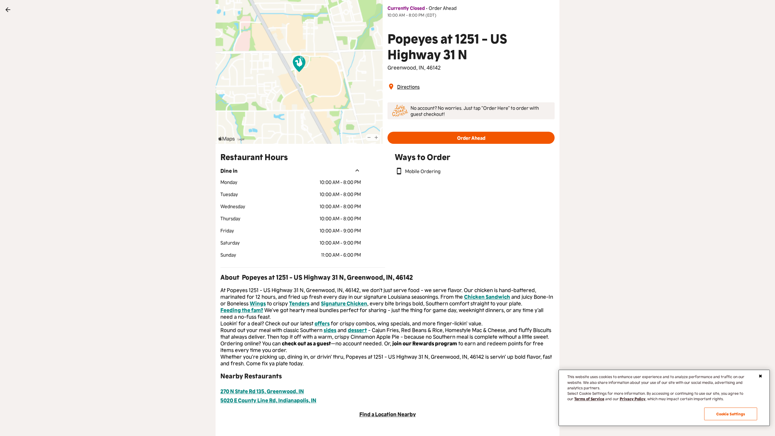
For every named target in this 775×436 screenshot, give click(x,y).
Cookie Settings (730, 413)
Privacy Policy (632, 398)
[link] (7, 9)
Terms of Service (589, 398)
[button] (471, 138)
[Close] (760, 376)
